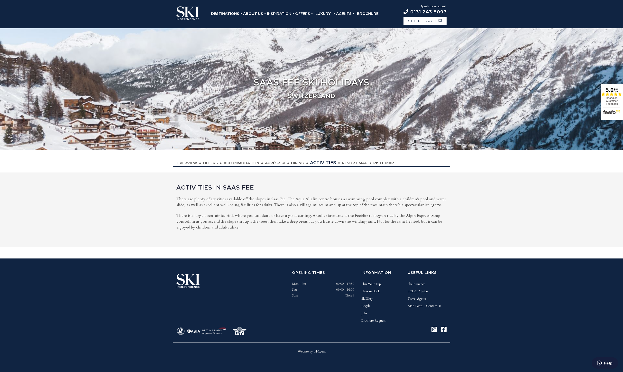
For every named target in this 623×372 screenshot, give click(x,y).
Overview (186, 163)
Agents (344, 13)
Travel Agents (417, 298)
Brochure (367, 13)
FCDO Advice (418, 291)
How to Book (370, 291)
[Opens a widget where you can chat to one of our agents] (604, 363)
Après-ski (275, 163)
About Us (253, 13)
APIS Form (415, 306)
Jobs (364, 313)
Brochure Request (373, 320)
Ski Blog (367, 298)
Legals (365, 306)
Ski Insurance (416, 284)
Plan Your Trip (371, 284)
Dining (297, 163)
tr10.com (320, 351)
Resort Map (354, 163)
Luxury (323, 13)
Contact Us (433, 306)
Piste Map (383, 163)
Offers (302, 13)
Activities (323, 162)
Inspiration (279, 13)
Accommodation (241, 163)
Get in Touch (422, 21)
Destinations (225, 13)
